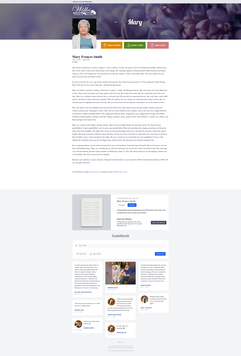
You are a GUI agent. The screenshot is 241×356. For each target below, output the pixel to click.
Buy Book (132, 205)
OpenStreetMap (122, 350)
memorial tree (95, 172)
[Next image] (134, 273)
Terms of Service (125, 347)
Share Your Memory (158, 222)
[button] (120, 273)
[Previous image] (107, 273)
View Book (122, 205)
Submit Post (160, 254)
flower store (123, 172)
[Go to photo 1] (119, 283)
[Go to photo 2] (120, 283)
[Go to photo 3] (121, 283)
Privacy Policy (115, 347)
